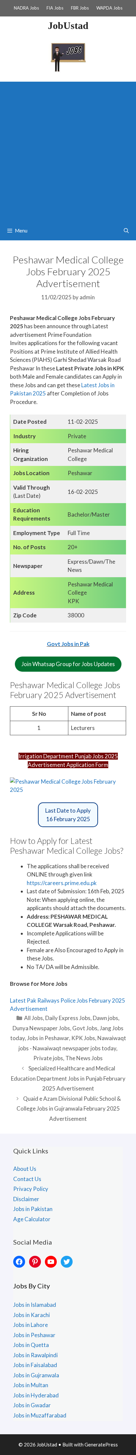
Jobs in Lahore (30, 1324)
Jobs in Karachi (31, 1314)
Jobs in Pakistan (32, 1208)
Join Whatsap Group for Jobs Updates (68, 663)
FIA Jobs (55, 8)
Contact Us (27, 1178)
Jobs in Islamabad (34, 1304)
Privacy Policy (30, 1188)
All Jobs (33, 1017)
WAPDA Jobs (109, 8)
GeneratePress (101, 1444)
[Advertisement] (68, 149)
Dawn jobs (105, 1017)
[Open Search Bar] (126, 230)
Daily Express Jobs (67, 1017)
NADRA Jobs (26, 8)
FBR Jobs (80, 8)
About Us (24, 1168)
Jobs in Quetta (31, 1344)
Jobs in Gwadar (32, 1405)
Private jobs (48, 1058)
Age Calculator (32, 1219)
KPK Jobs (83, 1038)
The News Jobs (84, 1058)
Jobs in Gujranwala (36, 1375)
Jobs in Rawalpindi (35, 1355)
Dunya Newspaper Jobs (41, 1028)
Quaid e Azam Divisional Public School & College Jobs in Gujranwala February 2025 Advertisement (69, 1108)
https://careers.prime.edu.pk (62, 882)
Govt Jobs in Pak (68, 643)
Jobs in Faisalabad (35, 1364)
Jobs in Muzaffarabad (39, 1415)
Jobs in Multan (30, 1385)
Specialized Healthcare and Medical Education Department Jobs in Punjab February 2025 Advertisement (68, 1078)
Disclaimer (26, 1199)
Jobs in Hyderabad (36, 1395)
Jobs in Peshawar (48, 1038)
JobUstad (68, 25)
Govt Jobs (84, 1028)
